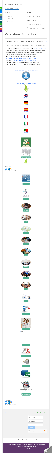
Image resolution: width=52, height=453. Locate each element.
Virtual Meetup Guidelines (40, 48)
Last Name (30, 419)
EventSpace (26, 277)
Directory (26, 221)
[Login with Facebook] (6, 169)
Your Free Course (26, 313)
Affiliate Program (26, 356)
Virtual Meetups (37, 24)
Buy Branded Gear (26, 328)
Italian (29, 60)
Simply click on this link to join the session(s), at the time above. (21, 58)
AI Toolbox (26, 198)
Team (23, 439)
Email (29, 423)
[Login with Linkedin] (9, 169)
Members (35, 28)
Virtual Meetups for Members (36, 26)
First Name (30, 415)
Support (42, 439)
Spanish (22, 60)
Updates (32, 439)
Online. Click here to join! (34, 16)
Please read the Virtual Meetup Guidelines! (26, 70)
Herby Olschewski (28, 448)
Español (26, 111)
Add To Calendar (12, 21)
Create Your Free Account (26, 157)
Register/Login (13, 439)
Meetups (31, 24)
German (18, 60)
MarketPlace (26, 210)
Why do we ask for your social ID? (10, 170)
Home (8, 439)
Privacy (23, 441)
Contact (37, 439)
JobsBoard (26, 266)
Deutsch (26, 104)
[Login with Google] (11, 169)
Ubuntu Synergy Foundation (30, 446)
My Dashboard (26, 183)
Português (26, 132)
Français (26, 118)
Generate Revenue (26, 365)
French (25, 60)
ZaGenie (14, 444)
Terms (19, 441)
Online (39, 28)
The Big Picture (26, 394)
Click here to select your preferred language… (26, 83)
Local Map (26, 232)
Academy (26, 289)
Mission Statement (26, 344)
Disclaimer (29, 441)
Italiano (26, 125)
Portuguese (33, 60)
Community (26, 244)
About (19, 439)
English (13, 60)
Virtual (43, 28)
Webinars (26, 300)
